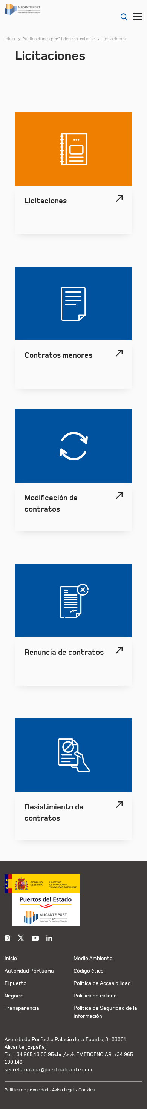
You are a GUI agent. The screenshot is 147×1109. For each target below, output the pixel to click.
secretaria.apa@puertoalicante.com (48, 1069)
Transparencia (22, 1008)
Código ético (89, 971)
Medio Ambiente (93, 958)
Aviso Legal (63, 1090)
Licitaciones (113, 39)
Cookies (86, 1090)
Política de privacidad (26, 1090)
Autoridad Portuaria (29, 971)
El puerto (16, 983)
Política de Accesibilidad (102, 983)
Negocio (14, 996)
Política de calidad (95, 996)
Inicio (10, 39)
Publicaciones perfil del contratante (58, 39)
